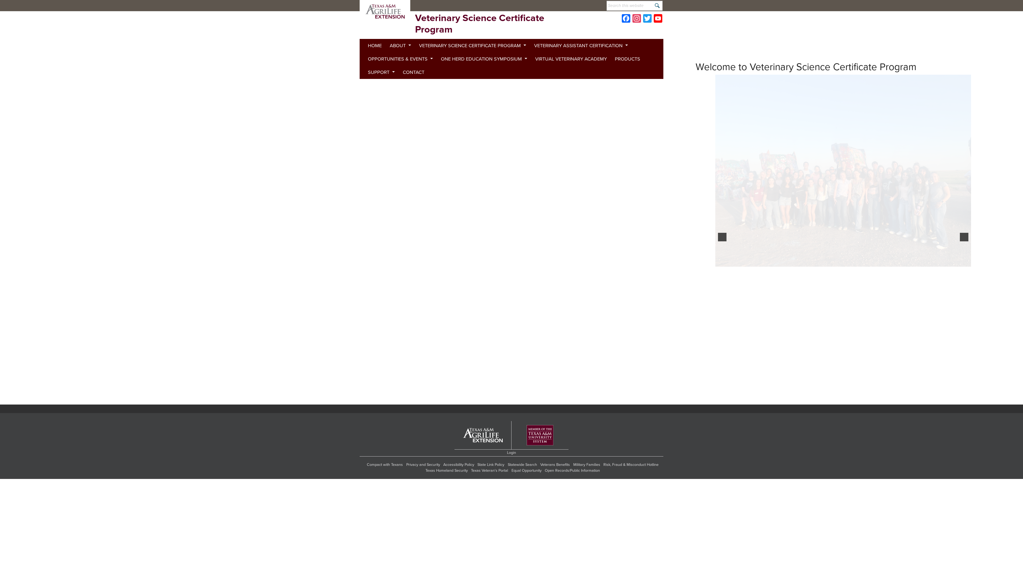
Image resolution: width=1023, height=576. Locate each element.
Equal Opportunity (527, 487)
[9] (789, 413)
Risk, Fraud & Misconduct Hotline (631, 481)
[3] (739, 413)
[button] (722, 245)
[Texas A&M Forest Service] (432, 5)
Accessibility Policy (458, 481)
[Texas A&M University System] (540, 452)
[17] (855, 413)
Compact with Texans (385, 481)
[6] (764, 413)
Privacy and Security (423, 481)
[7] (772, 413)
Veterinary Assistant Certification (578, 46)
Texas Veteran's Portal (489, 487)
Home (375, 46)
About (398, 46)
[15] (838, 413)
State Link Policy (490, 481)
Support (378, 72)
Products (627, 59)
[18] (863, 413)
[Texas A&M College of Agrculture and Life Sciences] (569, 5)
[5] (756, 413)
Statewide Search (522, 481)
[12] (813, 413)
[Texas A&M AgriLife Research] (535, 5)
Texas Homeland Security (446, 487)
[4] (747, 413)
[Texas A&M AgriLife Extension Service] (500, 5)
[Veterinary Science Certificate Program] (385, 11)
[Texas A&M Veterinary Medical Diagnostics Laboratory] (466, 5)
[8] (780, 413)
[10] (797, 413)
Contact (413, 72)
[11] (805, 413)
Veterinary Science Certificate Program (470, 46)
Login (511, 469)
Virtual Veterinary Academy (571, 59)
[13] (822, 413)
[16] (847, 413)
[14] (830, 413)
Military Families (586, 481)
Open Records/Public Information (572, 487)
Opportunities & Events (398, 59)
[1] (723, 413)
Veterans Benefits (555, 481)
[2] (731, 413)
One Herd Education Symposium (481, 59)
